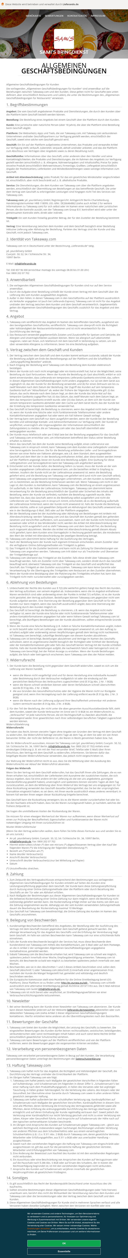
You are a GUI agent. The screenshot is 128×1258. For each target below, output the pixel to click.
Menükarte (33, 15)
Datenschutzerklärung (88, 1058)
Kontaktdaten (77, 15)
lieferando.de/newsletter (81, 1009)
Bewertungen (54, 15)
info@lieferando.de (25, 263)
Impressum (98, 15)
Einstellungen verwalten (38, 1228)
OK (64, 1243)
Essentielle (64, 1251)
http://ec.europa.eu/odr (74, 982)
